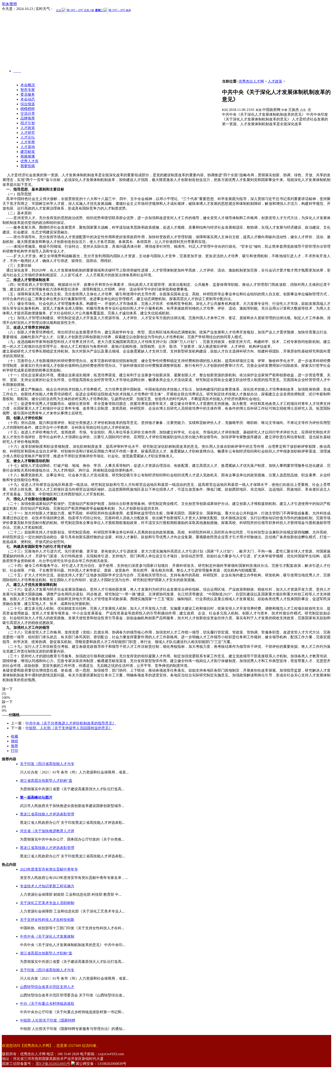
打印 (14, 751)
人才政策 (275, 81)
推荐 (14, 746)
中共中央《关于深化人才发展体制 (47, 936)
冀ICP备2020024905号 (53, 1064)
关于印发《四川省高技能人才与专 (47, 764)
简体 (5, 4)
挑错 (14, 741)
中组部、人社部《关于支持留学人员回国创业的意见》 (68, 728)
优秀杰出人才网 (251, 81)
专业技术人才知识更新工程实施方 (47, 886)
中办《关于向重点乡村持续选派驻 (47, 1003)
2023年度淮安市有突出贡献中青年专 (49, 869)
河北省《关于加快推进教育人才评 (47, 831)
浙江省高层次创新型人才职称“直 (46, 781)
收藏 (14, 736)
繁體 (13, 4)
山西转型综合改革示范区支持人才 (47, 987)
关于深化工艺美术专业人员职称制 (47, 903)
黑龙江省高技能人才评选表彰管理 (47, 814)
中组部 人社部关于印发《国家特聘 (47, 1020)
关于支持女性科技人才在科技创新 (47, 920)
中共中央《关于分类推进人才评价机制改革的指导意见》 (70, 723)
